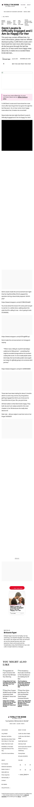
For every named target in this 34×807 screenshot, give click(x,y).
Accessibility (28, 803)
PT (30, 764)
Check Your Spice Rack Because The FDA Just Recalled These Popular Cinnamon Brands (24, 703)
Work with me (5, 772)
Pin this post (17, 588)
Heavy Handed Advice (9, 22)
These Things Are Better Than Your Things (28, 22)
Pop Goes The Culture (20, 22)
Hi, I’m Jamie (5, 764)
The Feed (23, 4)
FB (25, 769)
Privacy (4, 803)
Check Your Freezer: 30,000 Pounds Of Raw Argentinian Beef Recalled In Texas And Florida (9, 703)
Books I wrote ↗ (6, 769)
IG (20, 764)
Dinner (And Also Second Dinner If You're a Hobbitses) (24, 748)
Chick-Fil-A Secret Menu (8, 753)
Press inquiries (5, 775)
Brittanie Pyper (10, 632)
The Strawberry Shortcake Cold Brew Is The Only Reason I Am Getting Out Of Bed (24, 684)
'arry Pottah (5, 733)
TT (25, 764)
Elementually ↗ (6, 777)
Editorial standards (7, 766)
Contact (4, 780)
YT (20, 769)
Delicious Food (22, 744)
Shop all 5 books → (6, 787)
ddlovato (17, 558)
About (29, 4)
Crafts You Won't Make (24, 733)
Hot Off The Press (15, 22)
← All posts (5, 16)
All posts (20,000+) (23, 756)
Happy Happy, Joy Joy (4, 22)
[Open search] (25, 7)
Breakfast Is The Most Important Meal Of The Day (8, 748)
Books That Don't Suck (7, 744)
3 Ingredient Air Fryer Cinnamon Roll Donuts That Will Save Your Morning (9, 683)
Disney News (21, 753)
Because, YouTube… (7, 736)
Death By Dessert (22, 741)
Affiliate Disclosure (18, 804)
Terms (9, 803)
